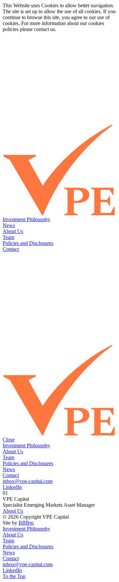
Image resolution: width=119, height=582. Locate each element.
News (9, 225)
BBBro (26, 523)
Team (8, 237)
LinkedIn (12, 487)
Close (9, 439)
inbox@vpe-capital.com (28, 481)
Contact (11, 249)
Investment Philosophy (26, 219)
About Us (13, 231)
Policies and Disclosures (28, 243)
